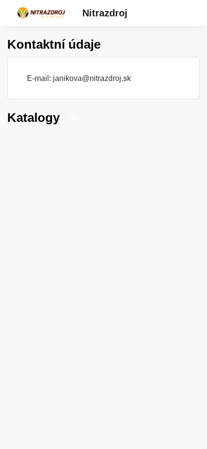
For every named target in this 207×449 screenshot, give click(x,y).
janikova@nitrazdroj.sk (92, 78)
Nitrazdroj (105, 13)
